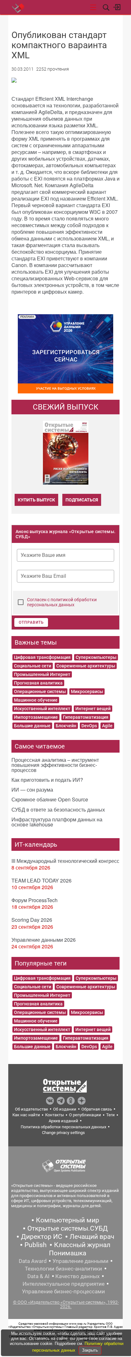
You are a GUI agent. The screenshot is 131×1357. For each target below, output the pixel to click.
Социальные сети (32, 665)
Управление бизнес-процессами (63, 1291)
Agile (107, 725)
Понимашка (67, 1253)
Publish (35, 1245)
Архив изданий (63, 1120)
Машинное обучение (36, 700)
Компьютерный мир (67, 1220)
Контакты (54, 1114)
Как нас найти (26, 1114)
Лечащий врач (92, 1236)
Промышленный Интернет (42, 674)
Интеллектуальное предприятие (64, 1284)
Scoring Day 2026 (31, 919)
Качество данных (77, 1276)
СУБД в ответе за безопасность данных (58, 809)
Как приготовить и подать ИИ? (47, 779)
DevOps (89, 725)
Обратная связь (96, 1109)
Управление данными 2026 (43, 939)
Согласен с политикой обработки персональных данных (62, 602)
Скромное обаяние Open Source (49, 799)
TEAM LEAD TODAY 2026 (41, 880)
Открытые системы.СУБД (67, 1228)
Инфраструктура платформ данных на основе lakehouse (56, 822)
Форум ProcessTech (34, 900)
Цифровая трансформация (42, 657)
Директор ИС (41, 1236)
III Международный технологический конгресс (65, 860)
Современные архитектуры (85, 665)
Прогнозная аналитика (38, 682)
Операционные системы (40, 691)
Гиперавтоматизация (85, 717)
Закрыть (90, 1350)
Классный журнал (82, 1245)
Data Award (33, 1261)
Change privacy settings (63, 1132)
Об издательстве (31, 1109)
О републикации (85, 1114)
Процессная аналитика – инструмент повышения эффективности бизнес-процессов (55, 765)
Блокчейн (66, 725)
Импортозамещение (36, 717)
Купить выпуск (36, 499)
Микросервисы (87, 691)
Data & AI (38, 1276)
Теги (110, 1114)
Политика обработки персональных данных (63, 1126)
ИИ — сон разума (32, 789)
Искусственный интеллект (42, 708)
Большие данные (32, 725)
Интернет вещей (93, 708)
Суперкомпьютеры (96, 657)
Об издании (64, 1109)
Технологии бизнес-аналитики (63, 1268)
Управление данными (80, 1261)
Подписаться (82, 499)
